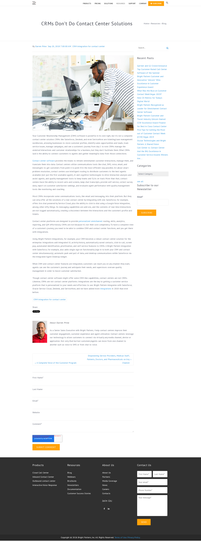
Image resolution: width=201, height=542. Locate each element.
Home (146, 23)
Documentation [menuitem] (74, 489)
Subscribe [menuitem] (157, 3)
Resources (155, 23)
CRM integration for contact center (88, 46)
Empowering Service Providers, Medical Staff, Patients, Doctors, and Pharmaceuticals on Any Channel (108, 359)
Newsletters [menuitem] (73, 485)
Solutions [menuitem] (108, 3)
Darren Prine (41, 46)
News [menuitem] (104, 485)
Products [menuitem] (87, 3)
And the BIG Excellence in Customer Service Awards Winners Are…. (152, 155)
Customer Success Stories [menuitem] (79, 493)
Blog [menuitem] (69, 472)
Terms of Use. (120, 537)
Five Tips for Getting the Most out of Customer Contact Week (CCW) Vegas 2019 (151, 133)
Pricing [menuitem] (98, 3)
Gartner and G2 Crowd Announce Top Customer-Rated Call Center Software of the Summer (152, 69)
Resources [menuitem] (120, 3)
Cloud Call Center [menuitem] (40, 472)
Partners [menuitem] (106, 476)
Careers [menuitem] (105, 489)
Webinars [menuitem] (71, 476)
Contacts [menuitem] (106, 493)
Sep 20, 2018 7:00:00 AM (59, 46)
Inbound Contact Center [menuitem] (43, 476)
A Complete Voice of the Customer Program (56, 362)
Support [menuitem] (132, 3)
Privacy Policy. (133, 537)
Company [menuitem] (142, 3)
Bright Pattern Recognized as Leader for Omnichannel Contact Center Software (152, 108)
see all (140, 181)
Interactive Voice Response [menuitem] (44, 485)
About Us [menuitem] (106, 472)
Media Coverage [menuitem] (109, 481)
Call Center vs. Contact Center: (151, 147)
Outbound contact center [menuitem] (43, 481)
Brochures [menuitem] (71, 481)
